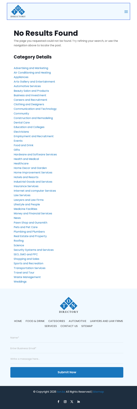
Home (18, 321)
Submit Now (67, 372)
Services (51, 326)
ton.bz (61, 392)
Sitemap (87, 326)
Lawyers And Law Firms (106, 321)
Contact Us (69, 326)
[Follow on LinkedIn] (78, 401)
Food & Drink (35, 321)
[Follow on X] (72, 401)
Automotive (77, 321)
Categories (56, 321)
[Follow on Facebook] (58, 401)
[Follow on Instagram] (65, 401)
